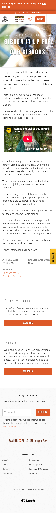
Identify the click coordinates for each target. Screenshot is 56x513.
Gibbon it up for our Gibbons (28, 46)
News (5, 465)
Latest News (37, 35)
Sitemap (33, 474)
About (5, 460)
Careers (6, 469)
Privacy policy (35, 465)
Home (7, 35)
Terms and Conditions (39, 469)
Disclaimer (7, 474)
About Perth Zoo (20, 35)
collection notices (10, 427)
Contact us (34, 460)
